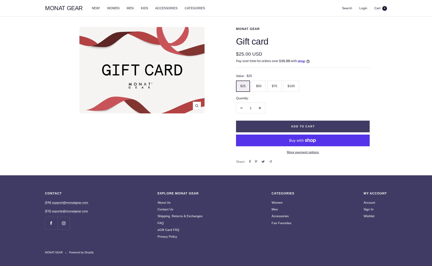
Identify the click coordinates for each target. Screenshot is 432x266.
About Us (164, 202)
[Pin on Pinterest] (256, 161)
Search (347, 8)
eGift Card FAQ (168, 230)
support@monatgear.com (70, 202)
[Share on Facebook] (250, 161)
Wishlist (369, 216)
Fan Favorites (281, 223)
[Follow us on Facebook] (51, 223)
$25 (243, 86)
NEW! (96, 8)
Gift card (252, 41)
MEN (130, 8)
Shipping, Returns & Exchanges (180, 216)
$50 (258, 86)
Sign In (369, 209)
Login (363, 8)
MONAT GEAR (248, 29)
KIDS (144, 8)
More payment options (303, 152)
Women (277, 202)
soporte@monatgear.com (70, 211)
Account (369, 202)
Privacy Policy (167, 236)
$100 (291, 86)
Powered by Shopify (81, 252)
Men (275, 209)
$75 (274, 86)
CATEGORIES (195, 8)
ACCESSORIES (166, 8)
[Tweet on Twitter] (263, 161)
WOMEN (113, 8)
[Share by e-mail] (270, 161)
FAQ (161, 223)
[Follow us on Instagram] (63, 223)
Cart (379, 8)
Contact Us (165, 209)
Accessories (280, 216)
